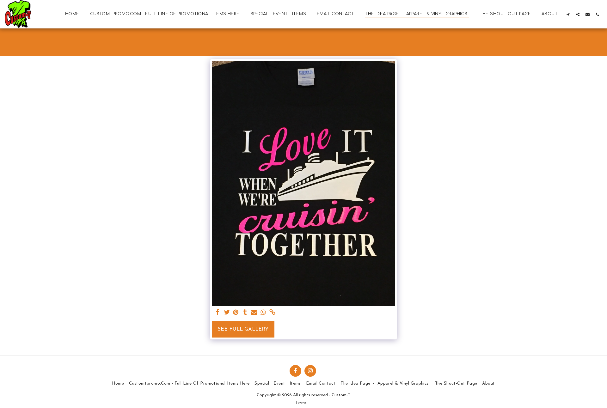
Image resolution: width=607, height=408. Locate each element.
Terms (301, 403)
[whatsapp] (263, 313)
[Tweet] (227, 313)
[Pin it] (236, 313)
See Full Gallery (243, 329)
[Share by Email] (254, 313)
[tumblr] (245, 313)
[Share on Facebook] (217, 313)
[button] (568, 14)
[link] (272, 313)
